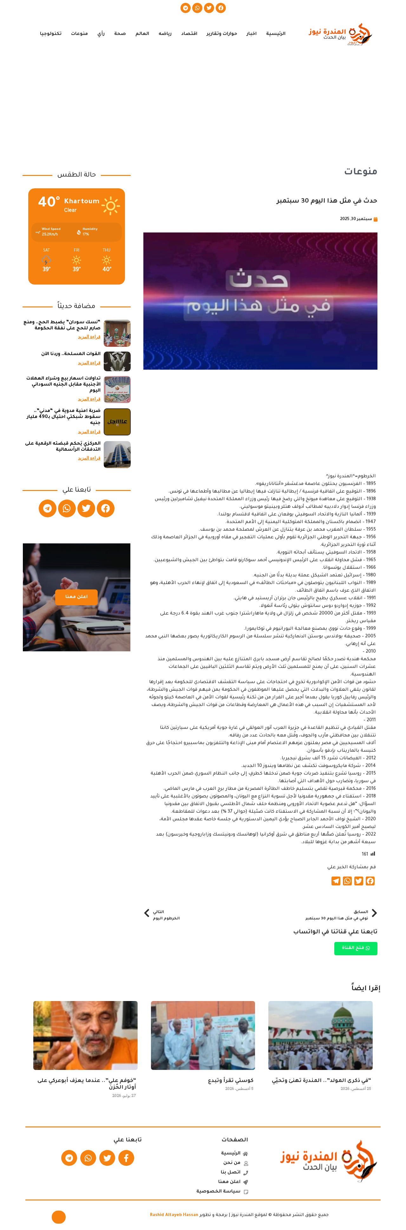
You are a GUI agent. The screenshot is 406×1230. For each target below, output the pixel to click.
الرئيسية (275, 34)
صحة (120, 34)
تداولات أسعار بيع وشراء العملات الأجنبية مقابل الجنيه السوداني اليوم (63, 384)
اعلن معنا (76, 597)
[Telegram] (185, 8)
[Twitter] (209, 8)
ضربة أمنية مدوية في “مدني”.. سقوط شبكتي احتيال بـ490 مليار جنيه (64, 417)
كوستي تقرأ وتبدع (230, 1081)
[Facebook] (221, 8)
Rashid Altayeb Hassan (174, 1215)
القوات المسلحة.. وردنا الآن (71, 354)
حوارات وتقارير (222, 34)
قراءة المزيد (89, 336)
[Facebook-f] (126, 1158)
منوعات (79, 34)
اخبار (252, 34)
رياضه (165, 34)
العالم (142, 34)
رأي (101, 34)
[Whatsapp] (197, 8)
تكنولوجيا (51, 34)
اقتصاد (189, 34)
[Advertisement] (203, 104)
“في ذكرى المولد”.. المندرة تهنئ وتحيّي (321, 1081)
